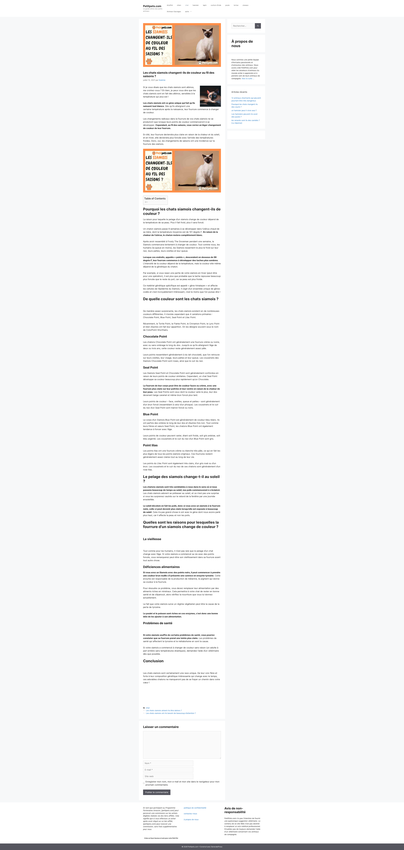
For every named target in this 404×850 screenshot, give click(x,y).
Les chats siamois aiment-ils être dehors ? (164, 710)
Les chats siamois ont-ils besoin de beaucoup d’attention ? (171, 713)
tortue (236, 5)
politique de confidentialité (195, 808)
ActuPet (170, 5)
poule (227, 5)
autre (187, 12)
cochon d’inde (216, 5)
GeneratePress (216, 847)
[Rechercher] (258, 26)
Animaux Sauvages (174, 12)
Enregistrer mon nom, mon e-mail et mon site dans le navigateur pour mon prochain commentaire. (182, 783)
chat (186, 5)
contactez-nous (190, 814)
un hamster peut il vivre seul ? (244, 110)
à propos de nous (191, 819)
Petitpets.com (152, 6)
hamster (196, 5)
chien (179, 5)
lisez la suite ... (248, 78)
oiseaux (245, 5)
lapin (205, 5)
